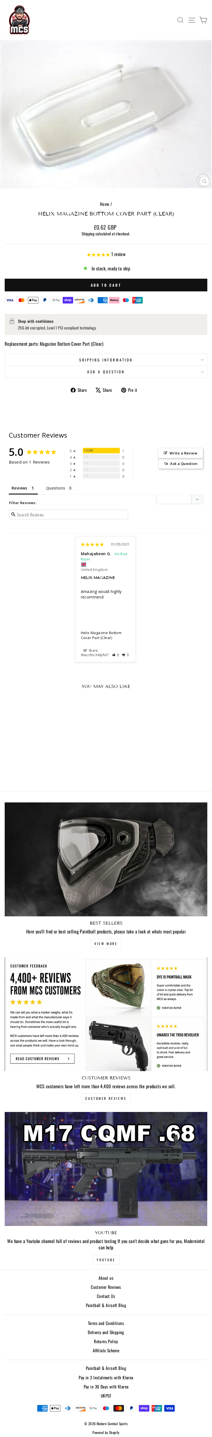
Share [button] (93, 650)
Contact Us (106, 1296)
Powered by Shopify (105, 1432)
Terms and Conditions (106, 1323)
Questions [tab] (55, 488)
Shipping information (106, 360)
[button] (115, 655)
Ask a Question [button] (183, 463)
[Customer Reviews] (106, 1014)
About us (106, 1278)
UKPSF (106, 1396)
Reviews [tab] (19, 488)
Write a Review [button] (183, 453)
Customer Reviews (106, 1098)
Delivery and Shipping (106, 1332)
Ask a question (106, 371)
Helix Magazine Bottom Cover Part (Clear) (101, 635)
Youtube (106, 1259)
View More (105, 943)
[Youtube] (106, 1169)
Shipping (88, 233)
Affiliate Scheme (106, 1350)
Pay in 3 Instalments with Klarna (106, 1377)
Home (104, 204)
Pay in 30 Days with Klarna (106, 1386)
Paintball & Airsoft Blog (106, 1305)
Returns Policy (106, 1341)
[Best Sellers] (106, 859)
